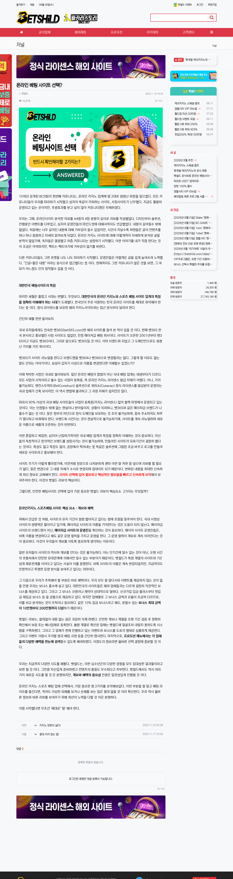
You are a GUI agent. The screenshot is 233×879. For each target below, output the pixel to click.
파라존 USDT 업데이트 (186, 181)
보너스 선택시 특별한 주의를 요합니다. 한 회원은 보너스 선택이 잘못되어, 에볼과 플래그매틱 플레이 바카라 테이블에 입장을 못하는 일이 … (193, 264)
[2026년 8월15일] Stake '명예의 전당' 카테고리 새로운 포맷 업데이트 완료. (193, 217)
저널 (214, 45)
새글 (32, 4)
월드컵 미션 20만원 (185, 113)
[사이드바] (211, 32)
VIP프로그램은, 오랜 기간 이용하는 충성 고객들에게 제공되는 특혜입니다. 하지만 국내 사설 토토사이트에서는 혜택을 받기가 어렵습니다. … (193, 259)
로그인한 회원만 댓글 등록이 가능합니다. (91, 778)
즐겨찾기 (20, 4)
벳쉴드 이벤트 (184, 4)
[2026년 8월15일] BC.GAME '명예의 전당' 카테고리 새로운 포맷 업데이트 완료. (193, 222)
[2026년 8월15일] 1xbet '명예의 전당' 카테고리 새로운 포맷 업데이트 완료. (193, 233)
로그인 (200, 4)
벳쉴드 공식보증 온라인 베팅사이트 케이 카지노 (193, 175)
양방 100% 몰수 (183, 186)
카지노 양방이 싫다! (50, 725)
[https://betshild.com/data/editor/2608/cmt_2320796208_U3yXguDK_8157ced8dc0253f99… (193, 254)
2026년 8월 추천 (183, 160)
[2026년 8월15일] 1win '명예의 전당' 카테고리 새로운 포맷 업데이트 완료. (193, 228)
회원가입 (212, 4)
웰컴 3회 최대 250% (186, 124)
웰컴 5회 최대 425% (186, 129)
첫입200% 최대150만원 (188, 134)
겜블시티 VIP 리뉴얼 (185, 108)
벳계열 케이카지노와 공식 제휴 (198, 59)
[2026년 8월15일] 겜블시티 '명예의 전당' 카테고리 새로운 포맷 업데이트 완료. (193, 238)
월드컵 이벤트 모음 (184, 119)
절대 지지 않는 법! (49, 734)
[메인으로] (21, 32)
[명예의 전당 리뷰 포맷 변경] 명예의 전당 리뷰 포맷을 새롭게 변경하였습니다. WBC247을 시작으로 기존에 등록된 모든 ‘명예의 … (193, 243)
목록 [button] (159, 101)
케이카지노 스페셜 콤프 (187, 103)
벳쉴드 (196, 91)
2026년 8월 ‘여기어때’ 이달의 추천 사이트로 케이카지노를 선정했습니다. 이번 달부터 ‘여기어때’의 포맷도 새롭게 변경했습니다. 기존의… (193, 248)
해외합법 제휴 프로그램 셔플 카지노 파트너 (192, 196)
